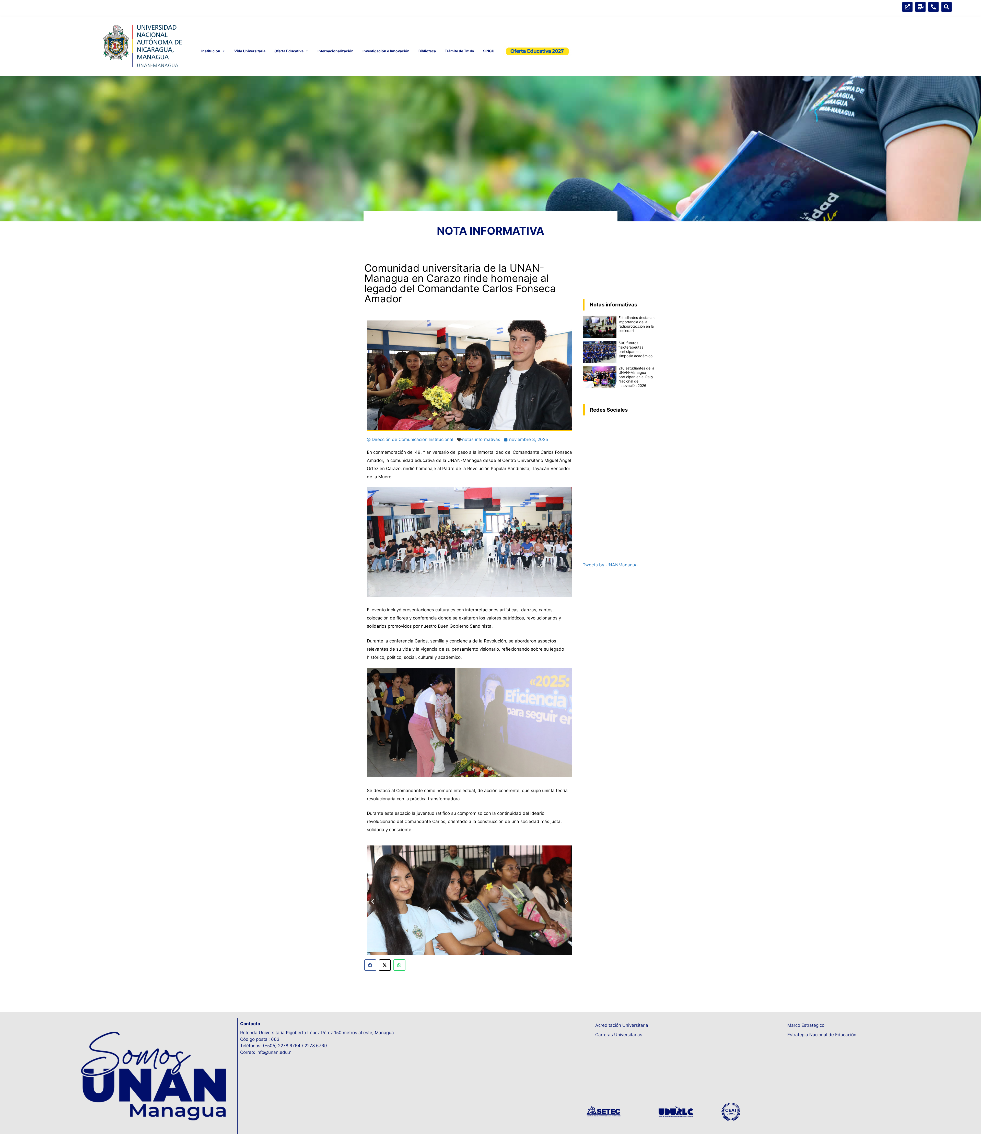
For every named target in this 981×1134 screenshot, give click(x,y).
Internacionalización (336, 51)
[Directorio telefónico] (933, 7)
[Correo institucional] (920, 7)
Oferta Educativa (288, 51)
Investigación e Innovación (386, 51)
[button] (372, 901)
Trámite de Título (459, 51)
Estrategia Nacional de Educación (821, 1034)
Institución (210, 51)
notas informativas (481, 439)
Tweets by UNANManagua (610, 564)
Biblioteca (427, 51)
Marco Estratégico (805, 1025)
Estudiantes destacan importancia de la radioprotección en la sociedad (636, 323)
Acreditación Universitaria (621, 1025)
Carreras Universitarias (618, 1034)
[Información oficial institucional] (907, 7)
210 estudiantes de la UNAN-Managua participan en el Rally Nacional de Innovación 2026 (636, 376)
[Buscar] (946, 7)
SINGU (488, 51)
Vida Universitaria (249, 51)
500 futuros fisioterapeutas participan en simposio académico (635, 349)
